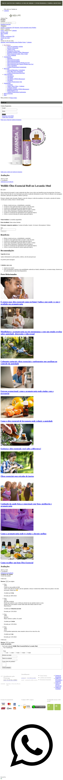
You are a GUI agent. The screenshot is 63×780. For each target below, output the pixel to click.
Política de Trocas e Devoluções (58, 684)
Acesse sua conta (5, 38)
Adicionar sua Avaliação (7, 181)
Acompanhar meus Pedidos (25, 27)
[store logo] (15, 18)
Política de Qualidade (58, 688)
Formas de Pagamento (58, 676)
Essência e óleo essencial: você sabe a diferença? (21, 449)
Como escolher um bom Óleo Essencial (17, 563)
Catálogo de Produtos (45, 677)
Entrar (2, 30)
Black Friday (13, 97)
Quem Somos (43, 675)
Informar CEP (7, 27)
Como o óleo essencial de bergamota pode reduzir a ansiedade (27, 421)
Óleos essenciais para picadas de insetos (17, 476)
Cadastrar (6, 10)
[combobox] (8, 23)
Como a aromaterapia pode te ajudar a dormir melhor (24, 534)
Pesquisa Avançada (6, 24)
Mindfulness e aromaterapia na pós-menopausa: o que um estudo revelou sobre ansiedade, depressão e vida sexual (31, 333)
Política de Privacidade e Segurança (58, 680)
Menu (2, 35)
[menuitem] (7, 45)
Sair (2, 39)
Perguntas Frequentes (45, 679)
